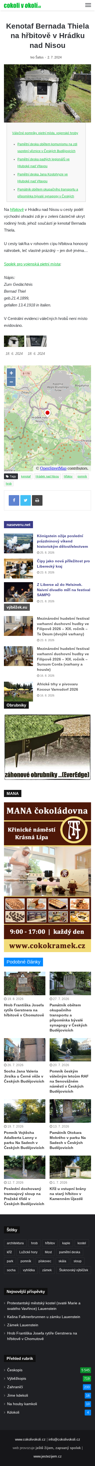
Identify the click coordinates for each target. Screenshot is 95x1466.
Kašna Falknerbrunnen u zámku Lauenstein (43, 1317)
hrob (9, 483)
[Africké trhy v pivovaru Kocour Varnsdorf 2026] (18, 692)
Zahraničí (15, 1387)
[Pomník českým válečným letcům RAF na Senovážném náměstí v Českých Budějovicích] (70, 1050)
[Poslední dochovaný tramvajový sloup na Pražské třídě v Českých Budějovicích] (24, 1167)
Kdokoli (13, 1412)
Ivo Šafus (37, 57)
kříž (9, 1252)
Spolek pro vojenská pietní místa (32, 264)
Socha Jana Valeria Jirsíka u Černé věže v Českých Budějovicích (24, 1076)
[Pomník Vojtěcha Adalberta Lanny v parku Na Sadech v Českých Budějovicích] (24, 1111)
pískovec (45, 1261)
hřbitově (17, 209)
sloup (78, 1261)
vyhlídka (29, 1270)
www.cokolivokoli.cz (30, 1439)
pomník (82, 476)
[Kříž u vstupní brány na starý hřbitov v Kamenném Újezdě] (70, 1167)
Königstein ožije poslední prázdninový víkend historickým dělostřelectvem (62, 541)
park (10, 1261)
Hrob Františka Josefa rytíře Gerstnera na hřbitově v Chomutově (24, 1010)
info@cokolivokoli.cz (64, 1439)
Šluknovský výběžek (73, 1270)
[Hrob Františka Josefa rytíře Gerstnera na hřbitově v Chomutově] (24, 983)
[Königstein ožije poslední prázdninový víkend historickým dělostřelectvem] (18, 543)
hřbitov (68, 476)
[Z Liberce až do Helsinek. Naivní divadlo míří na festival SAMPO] (18, 592)
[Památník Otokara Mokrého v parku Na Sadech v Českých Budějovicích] (70, 1111)
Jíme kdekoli (17, 1395)
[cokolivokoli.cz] (22, 5)
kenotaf (26, 476)
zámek (47, 1270)
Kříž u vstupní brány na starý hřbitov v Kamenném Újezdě (68, 1194)
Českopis (14, 1370)
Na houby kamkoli (22, 1404)
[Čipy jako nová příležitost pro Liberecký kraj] (18, 568)
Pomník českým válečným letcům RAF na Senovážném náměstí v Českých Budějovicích (69, 1081)
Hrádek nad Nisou (47, 476)
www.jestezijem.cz (48, 1456)
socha (11, 1270)
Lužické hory (28, 1252)
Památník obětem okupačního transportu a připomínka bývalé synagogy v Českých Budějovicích (47, 196)
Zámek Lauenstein (22, 1325)
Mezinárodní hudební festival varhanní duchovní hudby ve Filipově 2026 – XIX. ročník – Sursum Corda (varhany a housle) (63, 658)
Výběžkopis (16, 1379)
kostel (82, 1243)
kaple (66, 1243)
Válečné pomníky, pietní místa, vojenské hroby (45, 133)
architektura (15, 1243)
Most (48, 1252)
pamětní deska (69, 1252)
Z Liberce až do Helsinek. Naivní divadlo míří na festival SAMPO (63, 589)
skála (62, 1261)
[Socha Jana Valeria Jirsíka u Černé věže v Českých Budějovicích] (24, 1050)
